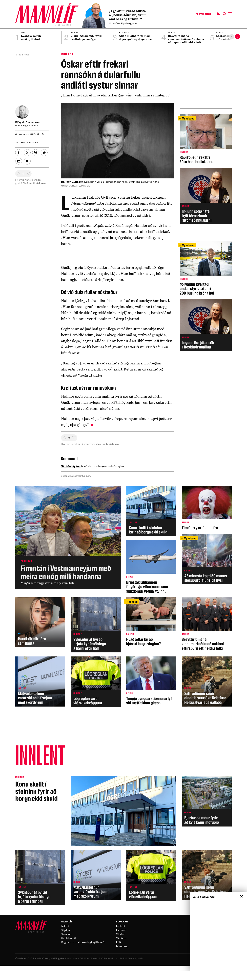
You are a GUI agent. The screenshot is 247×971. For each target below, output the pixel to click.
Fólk (118, 942)
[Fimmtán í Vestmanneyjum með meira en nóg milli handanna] (68, 537)
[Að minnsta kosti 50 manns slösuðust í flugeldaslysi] (207, 559)
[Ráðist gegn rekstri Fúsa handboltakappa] (206, 139)
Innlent (67, 54)
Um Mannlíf (68, 938)
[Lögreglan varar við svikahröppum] (96, 681)
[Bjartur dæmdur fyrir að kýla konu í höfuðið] (207, 801)
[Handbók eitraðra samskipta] (40, 622)
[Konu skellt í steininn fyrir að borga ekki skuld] (151, 511)
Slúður (120, 934)
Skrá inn (66, 934)
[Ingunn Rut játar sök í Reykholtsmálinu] (206, 325)
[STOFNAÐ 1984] (46, 13)
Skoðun (121, 938)
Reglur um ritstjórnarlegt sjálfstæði (83, 942)
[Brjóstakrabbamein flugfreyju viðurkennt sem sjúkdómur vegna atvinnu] (151, 566)
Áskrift (65, 926)
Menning (121, 946)
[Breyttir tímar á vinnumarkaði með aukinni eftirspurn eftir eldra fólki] (207, 623)
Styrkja (65, 930)
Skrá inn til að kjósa (107, 443)
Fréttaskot (203, 14)
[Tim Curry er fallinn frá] (207, 508)
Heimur (121, 930)
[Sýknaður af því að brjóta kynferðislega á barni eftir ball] (96, 624)
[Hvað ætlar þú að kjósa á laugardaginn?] (151, 621)
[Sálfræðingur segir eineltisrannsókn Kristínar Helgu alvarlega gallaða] (207, 681)
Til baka (23, 54)
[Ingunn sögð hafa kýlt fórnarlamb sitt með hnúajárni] (206, 196)
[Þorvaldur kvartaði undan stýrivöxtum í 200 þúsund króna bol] (206, 268)
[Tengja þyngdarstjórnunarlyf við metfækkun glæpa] (151, 680)
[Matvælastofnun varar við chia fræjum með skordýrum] (40, 681)
